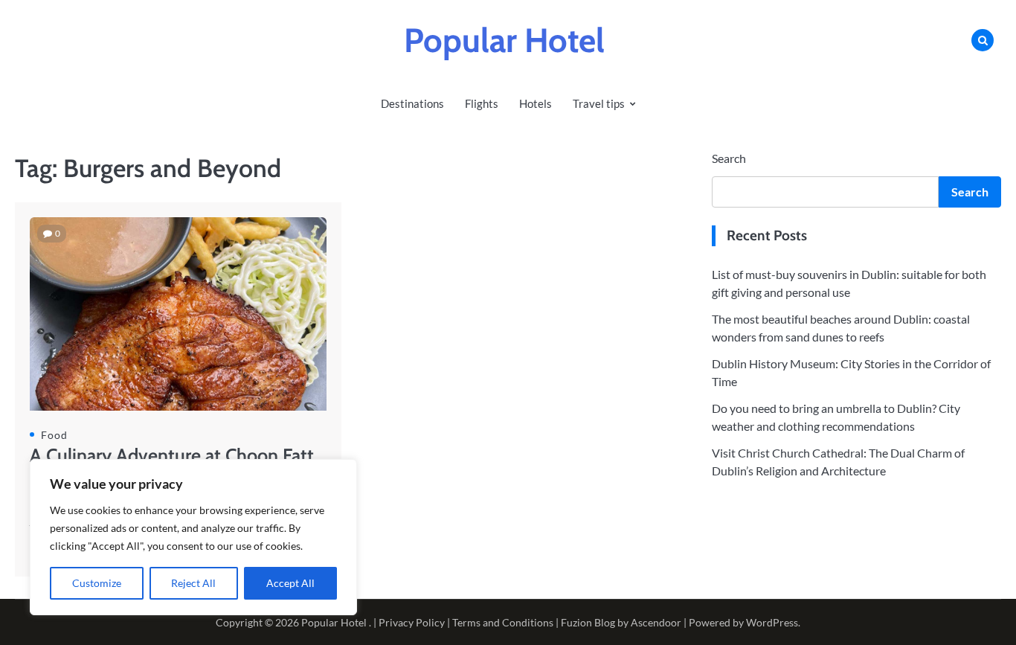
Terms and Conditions (502, 622)
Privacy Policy (412, 622)
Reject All (193, 583)
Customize (96, 583)
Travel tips (599, 103)
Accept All (290, 583)
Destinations (412, 103)
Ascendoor (656, 622)
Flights (481, 103)
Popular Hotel (504, 40)
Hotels (535, 103)
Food (54, 435)
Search (729, 158)
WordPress (772, 622)
